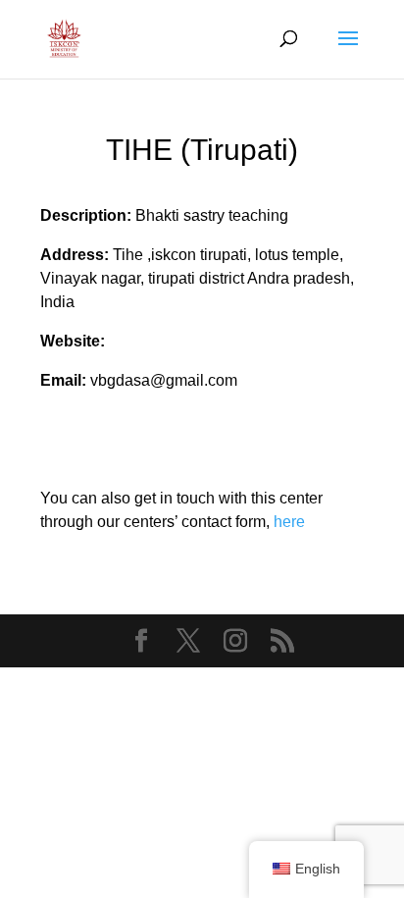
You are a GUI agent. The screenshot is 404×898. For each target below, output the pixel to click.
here (289, 521)
